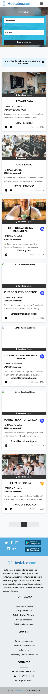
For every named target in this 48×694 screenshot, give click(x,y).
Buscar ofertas (24, 42)
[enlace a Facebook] (11, 543)
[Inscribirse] (6, 127)
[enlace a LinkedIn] (8, 549)
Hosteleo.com (18, 690)
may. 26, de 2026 (37, 191)
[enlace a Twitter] (6, 543)
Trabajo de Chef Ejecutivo (24, 615)
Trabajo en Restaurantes (24, 624)
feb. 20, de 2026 (37, 382)
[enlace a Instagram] (16, 543)
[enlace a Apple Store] (33, 552)
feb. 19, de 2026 (37, 446)
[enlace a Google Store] (33, 545)
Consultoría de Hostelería (24, 646)
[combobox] (5, 32)
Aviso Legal (24, 650)
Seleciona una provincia (12, 37)
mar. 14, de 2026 (37, 255)
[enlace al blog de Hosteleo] (14, 549)
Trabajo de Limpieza (24, 606)
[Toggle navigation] (41, 3)
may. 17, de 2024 (37, 509)
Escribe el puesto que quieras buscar (16, 25)
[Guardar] (11, 127)
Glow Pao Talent (24, 123)
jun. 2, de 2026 (38, 127)
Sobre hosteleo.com (24, 641)
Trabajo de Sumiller (24, 611)
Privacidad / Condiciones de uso (24, 655)
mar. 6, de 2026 (37, 318)
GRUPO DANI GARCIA (24, 505)
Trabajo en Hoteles (24, 620)
